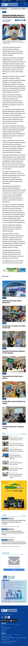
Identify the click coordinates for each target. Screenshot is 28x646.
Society (4, 12)
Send (14, 569)
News (3, 433)
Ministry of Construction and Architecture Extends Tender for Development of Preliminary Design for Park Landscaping (14, 522)
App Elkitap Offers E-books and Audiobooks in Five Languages (13, 402)
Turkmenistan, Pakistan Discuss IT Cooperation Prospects (13, 427)
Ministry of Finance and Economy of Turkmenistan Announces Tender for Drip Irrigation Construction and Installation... (13, 532)
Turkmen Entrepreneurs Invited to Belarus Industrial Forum (11, 301)
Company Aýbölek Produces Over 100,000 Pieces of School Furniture (16, 450)
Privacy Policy (4, 629)
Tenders (4, 515)
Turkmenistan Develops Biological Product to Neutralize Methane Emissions (16, 475)
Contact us (3, 631)
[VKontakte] (19, 20)
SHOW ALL (23, 433)
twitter (2, 617)
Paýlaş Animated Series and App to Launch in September (12, 377)
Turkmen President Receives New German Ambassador (15, 463)
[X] (16, 20)
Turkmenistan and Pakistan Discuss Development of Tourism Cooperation (13, 352)
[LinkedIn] (17, 20)
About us (3, 626)
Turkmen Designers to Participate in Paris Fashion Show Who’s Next (13, 327)
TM (20, 0)
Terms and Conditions (5, 627)
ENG (17, 0)
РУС (24, 0)
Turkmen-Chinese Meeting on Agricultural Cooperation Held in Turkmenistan (15, 456)
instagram (5, 617)
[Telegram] (21, 20)
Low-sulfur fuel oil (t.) (12, 8)
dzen (8, 617)
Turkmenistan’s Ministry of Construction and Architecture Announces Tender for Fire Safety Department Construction (14, 542)
